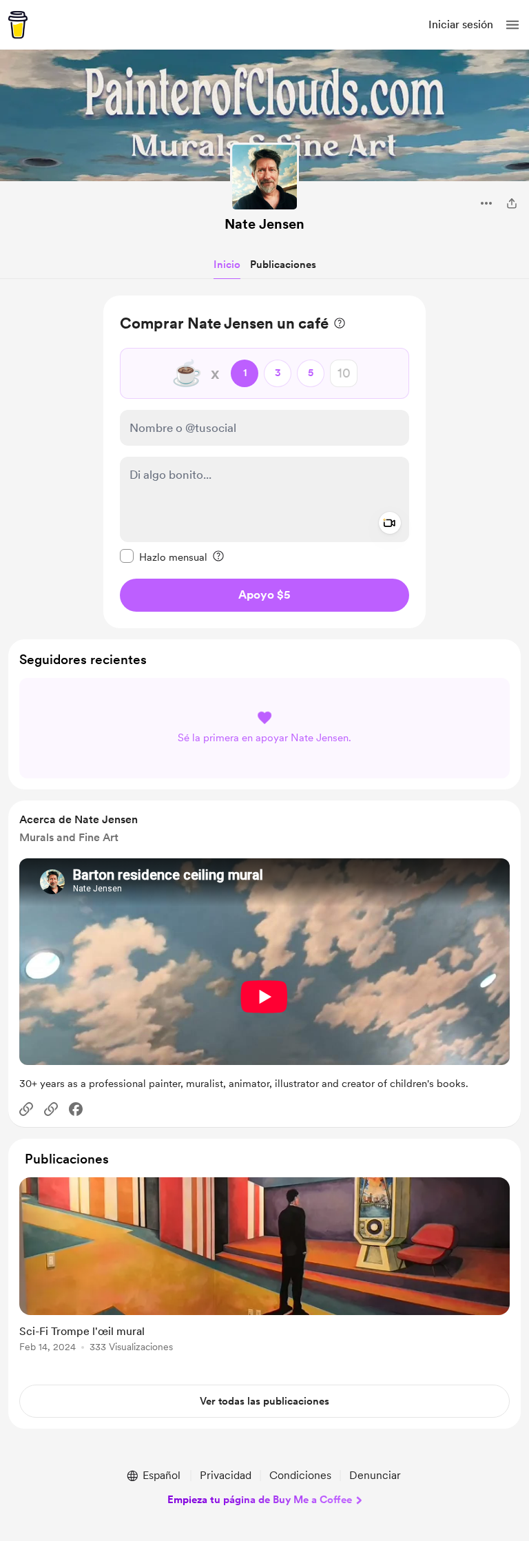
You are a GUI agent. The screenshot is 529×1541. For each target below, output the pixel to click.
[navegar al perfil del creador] (264, 177)
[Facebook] (76, 1109)
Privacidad (225, 1475)
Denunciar (375, 1475)
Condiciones (300, 1475)
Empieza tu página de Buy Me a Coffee (259, 1499)
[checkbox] (163, 557)
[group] (264, 1272)
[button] (512, 25)
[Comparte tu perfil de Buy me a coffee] (512, 203)
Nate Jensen (264, 224)
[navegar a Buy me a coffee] (18, 25)
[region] (264, 462)
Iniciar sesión (460, 24)
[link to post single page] (264, 1267)
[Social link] (26, 1109)
